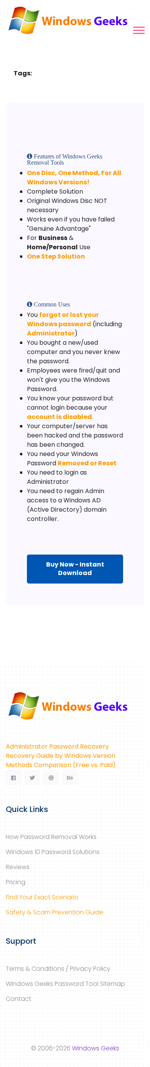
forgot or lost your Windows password (63, 319)
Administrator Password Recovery (57, 746)
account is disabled (59, 416)
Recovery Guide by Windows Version (60, 755)
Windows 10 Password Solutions (53, 851)
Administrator (51, 333)
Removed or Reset (87, 463)
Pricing (15, 882)
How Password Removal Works (51, 836)
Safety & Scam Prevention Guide (54, 912)
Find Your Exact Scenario (42, 897)
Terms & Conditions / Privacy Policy (58, 968)
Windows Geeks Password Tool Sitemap (65, 983)
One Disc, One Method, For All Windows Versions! (74, 177)
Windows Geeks (95, 1048)
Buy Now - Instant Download (75, 568)
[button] (138, 29)
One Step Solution (56, 256)
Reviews (18, 867)
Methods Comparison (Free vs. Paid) (61, 765)
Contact (18, 998)
